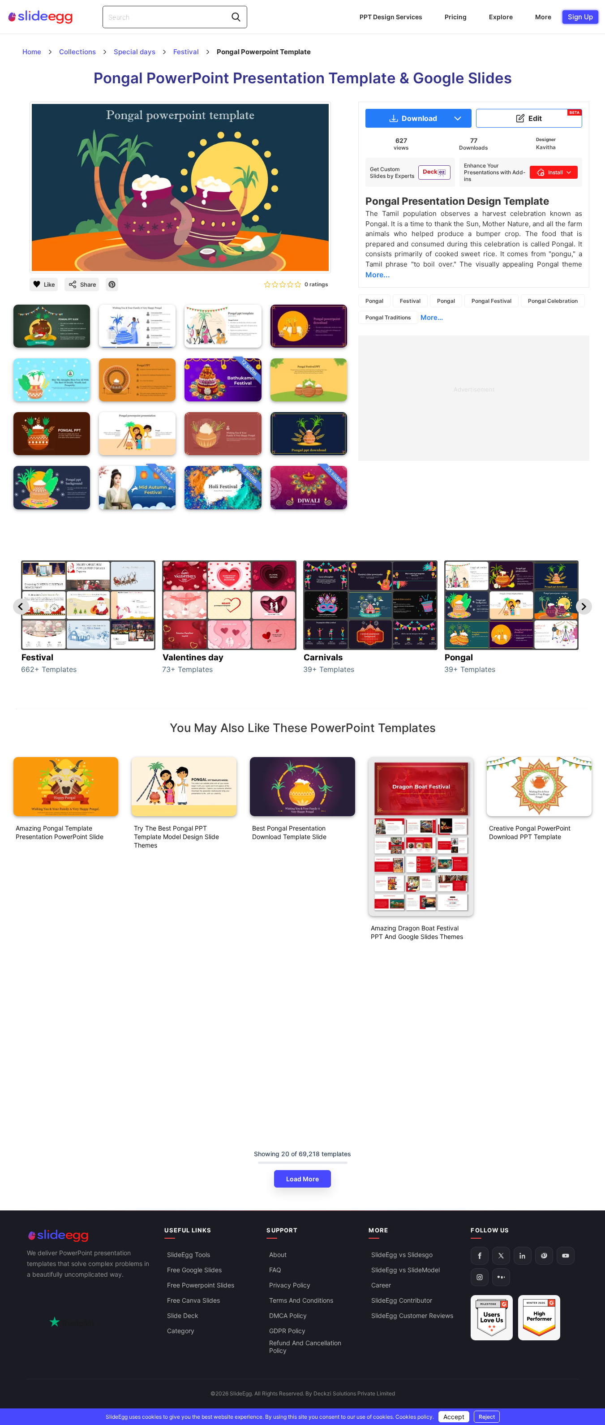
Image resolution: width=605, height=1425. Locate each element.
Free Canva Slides (193, 1300)
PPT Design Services (391, 17)
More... (431, 317)
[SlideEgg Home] (89, 1235)
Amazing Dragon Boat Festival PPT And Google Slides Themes (417, 932)
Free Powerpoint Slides (200, 1285)
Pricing (456, 17)
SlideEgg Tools (188, 1254)
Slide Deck (182, 1315)
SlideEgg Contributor (401, 1300)
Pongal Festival (491, 300)
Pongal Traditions (388, 317)
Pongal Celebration (553, 300)
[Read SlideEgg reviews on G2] (492, 1317)
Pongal (374, 300)
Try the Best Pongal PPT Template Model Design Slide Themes (176, 836)
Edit (553, 116)
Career (381, 1285)
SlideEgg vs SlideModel (405, 1270)
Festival (410, 300)
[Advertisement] (473, 398)
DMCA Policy (288, 1315)
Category (180, 1331)
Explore (501, 17)
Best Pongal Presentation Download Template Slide (289, 832)
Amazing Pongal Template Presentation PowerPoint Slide (59, 832)
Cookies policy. (414, 1416)
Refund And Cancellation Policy (305, 1346)
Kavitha (546, 147)
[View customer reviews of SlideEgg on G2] (539, 1317)
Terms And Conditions (301, 1300)
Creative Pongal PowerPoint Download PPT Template (530, 832)
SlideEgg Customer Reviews (412, 1315)
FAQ (275, 1270)
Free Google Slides (194, 1270)
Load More (302, 1179)
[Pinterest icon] (112, 284)
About (278, 1254)
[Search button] (236, 17)
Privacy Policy (289, 1285)
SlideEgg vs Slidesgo (402, 1254)
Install (555, 172)
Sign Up (580, 17)
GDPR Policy (287, 1331)
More (543, 17)
